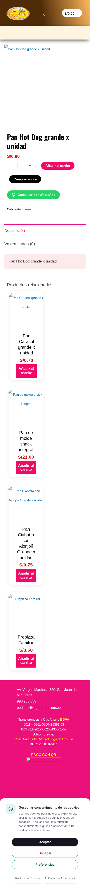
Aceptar (45, 842)
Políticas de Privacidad (60, 878)
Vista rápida (26, 326)
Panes (26, 209)
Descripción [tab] (14, 230)
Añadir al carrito (57, 165)
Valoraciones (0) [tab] (19, 244)
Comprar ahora (25, 179)
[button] (45, 31)
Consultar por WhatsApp (36, 195)
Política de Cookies (28, 878)
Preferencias (45, 864)
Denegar (45, 853)
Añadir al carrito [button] (26, 371)
